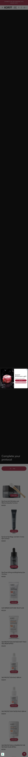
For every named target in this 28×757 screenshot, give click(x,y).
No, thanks (21, 382)
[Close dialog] (26, 369)
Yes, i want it (20, 380)
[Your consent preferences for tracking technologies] (2, 754)
